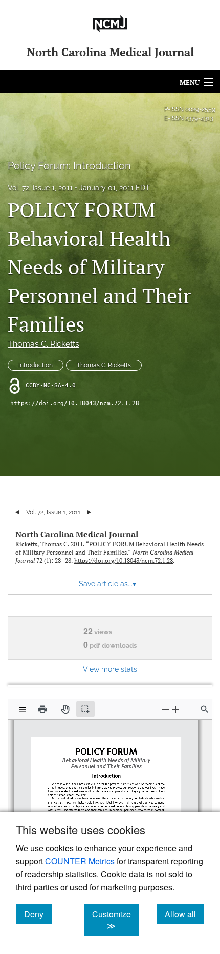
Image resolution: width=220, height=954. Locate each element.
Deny (38, 914)
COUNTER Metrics (80, 861)
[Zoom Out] (165, 708)
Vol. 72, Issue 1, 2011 (40, 188)
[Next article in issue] (89, 512)
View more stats (110, 669)
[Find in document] (204, 709)
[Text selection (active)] (85, 709)
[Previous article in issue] (17, 512)
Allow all (184, 914)
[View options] (22, 709)
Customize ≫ (115, 920)
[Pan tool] (65, 709)
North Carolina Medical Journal (76, 534)
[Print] (42, 709)
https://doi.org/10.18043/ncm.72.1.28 (74, 403)
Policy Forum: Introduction (69, 166)
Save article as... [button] (107, 584)
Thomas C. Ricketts (43, 344)
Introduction (35, 365)
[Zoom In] (175, 708)
